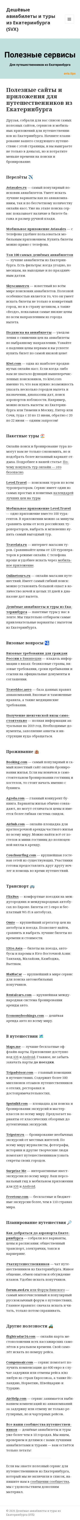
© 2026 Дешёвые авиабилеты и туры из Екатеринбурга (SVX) (33, 1513)
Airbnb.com (15, 824)
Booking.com (16, 762)
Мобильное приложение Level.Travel (38, 508)
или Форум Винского (35, 1290)
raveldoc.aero (20, 689)
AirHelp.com (16, 1398)
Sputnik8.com (17, 1103)
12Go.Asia (14, 948)
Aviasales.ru (16, 187)
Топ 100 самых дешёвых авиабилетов (39, 255)
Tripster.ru (15, 1134)
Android (28, 1057)
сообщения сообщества (49, 1481)
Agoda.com (15, 798)
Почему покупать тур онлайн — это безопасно (37, 467)
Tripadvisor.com (19, 1072)
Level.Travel (16, 482)
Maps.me (13, 1046)
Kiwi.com (13, 363)
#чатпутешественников (27, 1264)
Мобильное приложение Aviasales (36, 229)
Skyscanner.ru (17, 286)
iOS (16, 1057)
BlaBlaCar (14, 974)
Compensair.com (19, 1362)
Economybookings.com (25, 1015)
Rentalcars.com (19, 995)
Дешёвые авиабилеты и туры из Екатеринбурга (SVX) (30, 19)
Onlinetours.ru (18, 575)
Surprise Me (16, 1171)
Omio (10, 922)
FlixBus (12, 896)
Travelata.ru (16, 544)
